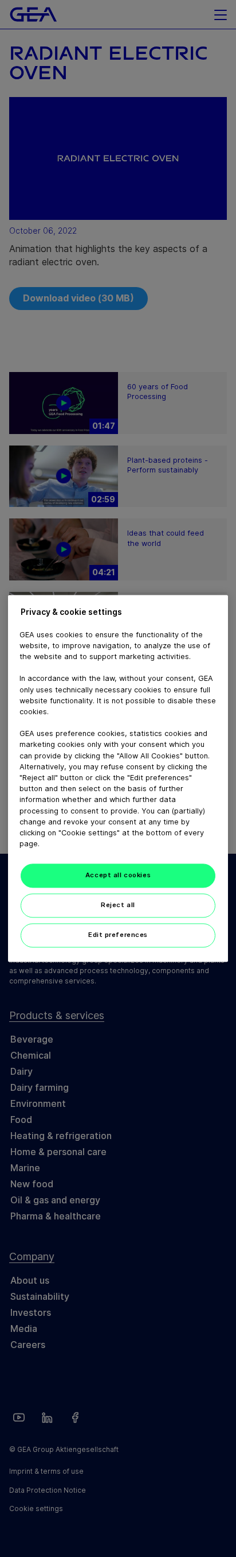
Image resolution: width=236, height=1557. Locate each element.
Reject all (118, 905)
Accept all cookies (118, 876)
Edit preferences (118, 935)
